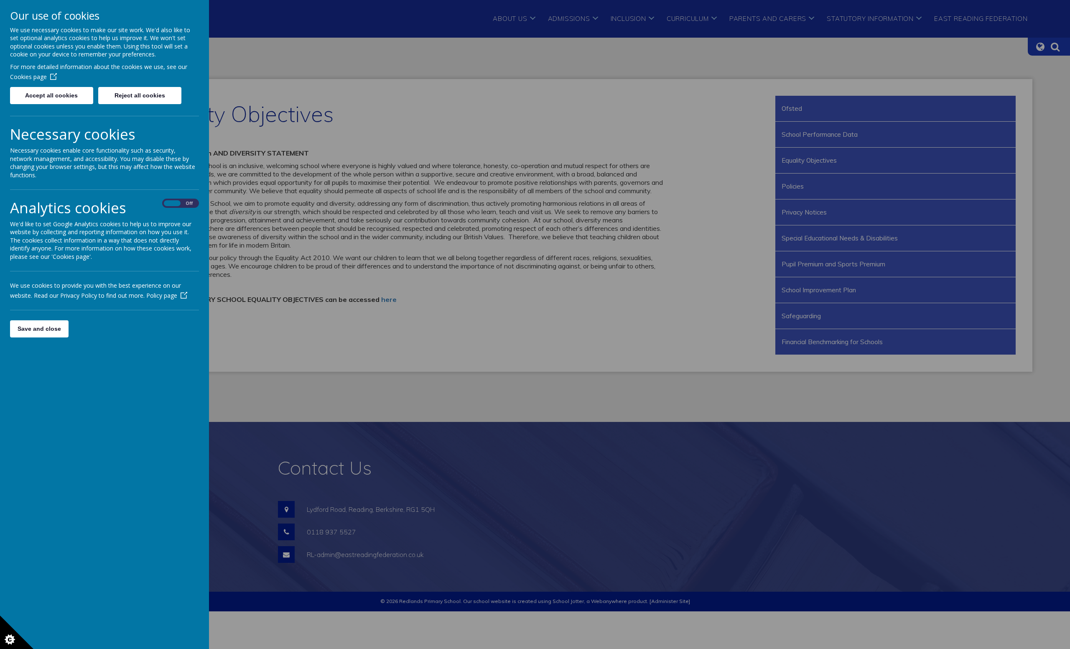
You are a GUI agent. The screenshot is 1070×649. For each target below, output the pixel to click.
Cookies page (28, 77)
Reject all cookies (140, 95)
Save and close (39, 328)
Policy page (161, 295)
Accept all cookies (51, 95)
